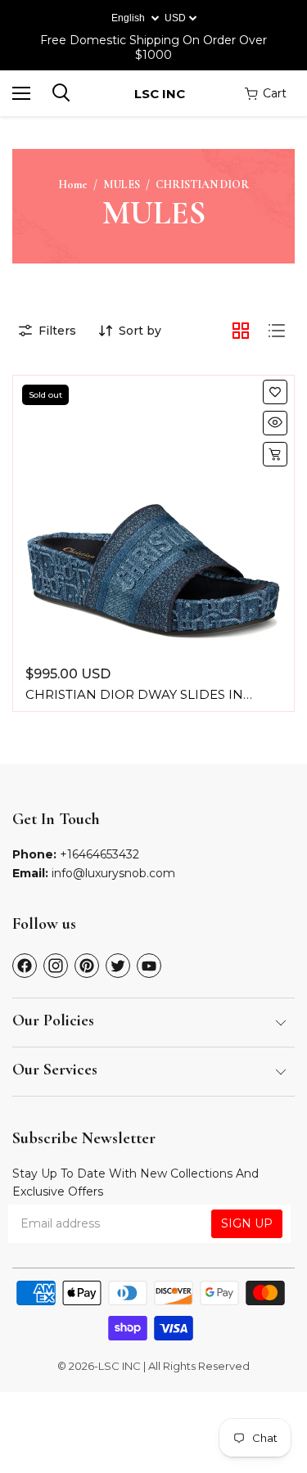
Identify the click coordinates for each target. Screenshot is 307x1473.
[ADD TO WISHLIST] (275, 392)
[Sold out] (275, 454)
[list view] (277, 331)
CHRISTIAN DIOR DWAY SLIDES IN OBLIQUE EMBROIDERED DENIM (134, 702)
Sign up (247, 1223)
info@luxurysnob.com (113, 873)
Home (73, 184)
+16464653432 (99, 854)
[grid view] (241, 331)
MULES (121, 184)
